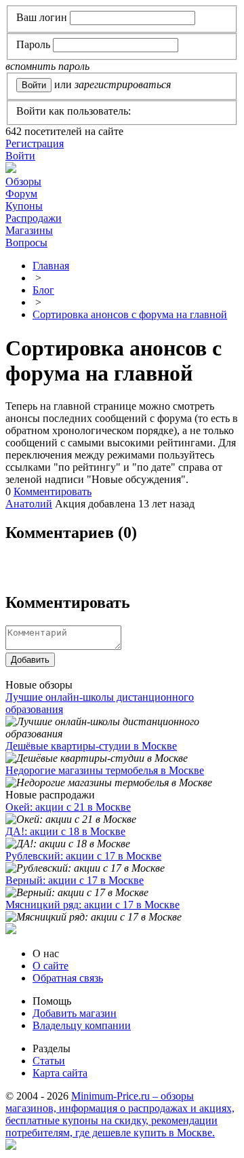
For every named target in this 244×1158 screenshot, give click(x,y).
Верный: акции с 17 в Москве (74, 880)
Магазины (29, 230)
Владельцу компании (82, 1025)
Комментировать (53, 491)
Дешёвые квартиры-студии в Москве (91, 746)
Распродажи (33, 218)
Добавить (30, 660)
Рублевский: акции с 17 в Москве (83, 856)
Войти (20, 155)
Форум (21, 193)
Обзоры (23, 181)
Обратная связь (68, 978)
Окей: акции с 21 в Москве (68, 807)
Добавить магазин (75, 1013)
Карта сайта (60, 1073)
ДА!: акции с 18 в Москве (65, 831)
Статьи (49, 1060)
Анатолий (28, 503)
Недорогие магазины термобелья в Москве (104, 770)
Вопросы (26, 242)
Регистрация (34, 143)
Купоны (24, 206)
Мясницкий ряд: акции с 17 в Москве (92, 904)
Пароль (33, 44)
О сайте (50, 965)
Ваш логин (41, 17)
